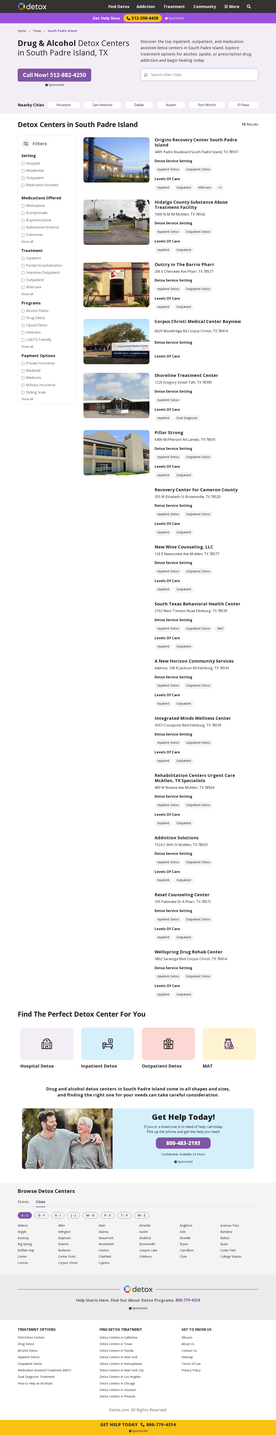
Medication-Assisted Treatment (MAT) (44, 1370)
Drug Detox (26, 1344)
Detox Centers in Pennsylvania (121, 1364)
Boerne (63, 1244)
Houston (63, 104)
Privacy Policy (191, 1370)
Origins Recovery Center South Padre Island (196, 142)
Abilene (23, 1225)
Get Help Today (138, 1424)
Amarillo (145, 1225)
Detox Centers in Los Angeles (120, 1377)
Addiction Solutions (177, 838)
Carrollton (187, 1250)
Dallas (139, 104)
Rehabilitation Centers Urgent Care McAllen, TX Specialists (195, 777)
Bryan (184, 1244)
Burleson (64, 1250)
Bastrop (23, 1238)
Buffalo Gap (26, 1250)
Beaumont (106, 1238)
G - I (58, 1215)
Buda (224, 1244)
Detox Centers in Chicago (117, 1383)
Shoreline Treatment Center (186, 375)
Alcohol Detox (28, 1350)
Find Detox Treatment (121, 1329)
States (23, 1201)
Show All (27, 241)
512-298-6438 (145, 18)
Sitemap (187, 1357)
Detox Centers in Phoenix (117, 1396)
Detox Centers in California (118, 1337)
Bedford (145, 1238)
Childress (145, 1257)
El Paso (243, 104)
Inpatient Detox (28, 1357)
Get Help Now (106, 18)
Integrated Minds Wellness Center (193, 718)
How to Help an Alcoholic (35, 1383)
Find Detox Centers (31, 1337)
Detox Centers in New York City (122, 1370)
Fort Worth (207, 104)
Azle (183, 1232)
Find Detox (118, 6)
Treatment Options (37, 1329)
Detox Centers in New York (119, 1357)
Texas (37, 31)
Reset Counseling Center (182, 895)
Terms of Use (191, 1364)
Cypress (104, 1263)
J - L (73, 1215)
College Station (231, 1257)
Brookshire (106, 1244)
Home (22, 31)
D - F (41, 1215)
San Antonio (102, 104)
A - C (24, 1215)
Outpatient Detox (30, 1364)
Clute (183, 1257)
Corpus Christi (68, 1263)
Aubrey (103, 1232)
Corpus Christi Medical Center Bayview (198, 321)
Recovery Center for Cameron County (196, 490)
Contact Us (189, 1350)
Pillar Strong (169, 432)
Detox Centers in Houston (118, 1390)
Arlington (64, 1232)
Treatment (174, 6)
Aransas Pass (229, 1225)
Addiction (145, 6)
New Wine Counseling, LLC (184, 547)
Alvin (102, 1225)
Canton (104, 1250)
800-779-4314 (188, 1300)
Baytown (64, 1238)
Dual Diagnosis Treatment (36, 1377)
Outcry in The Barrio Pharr (184, 264)
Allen (61, 1225)
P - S (107, 1215)
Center (22, 1257)
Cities (40, 1201)
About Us (188, 1344)
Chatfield (105, 1257)
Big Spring (25, 1244)
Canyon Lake (148, 1250)
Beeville (185, 1238)
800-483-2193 (183, 1143)
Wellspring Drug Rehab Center (189, 952)
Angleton (186, 1225)
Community (204, 6)
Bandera (226, 1232)
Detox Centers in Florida (116, 1350)
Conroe (23, 1263)
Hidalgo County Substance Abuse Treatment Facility (191, 204)
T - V (124, 1215)
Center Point (67, 1257)
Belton (225, 1238)
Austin (171, 104)
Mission (187, 1337)
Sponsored (175, 18)
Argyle (22, 1232)
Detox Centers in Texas (116, 1344)
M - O (90, 1215)
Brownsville (147, 1244)
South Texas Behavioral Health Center (197, 604)
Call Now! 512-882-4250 (54, 74)
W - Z (142, 1215)
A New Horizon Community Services (194, 661)
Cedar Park (228, 1250)
